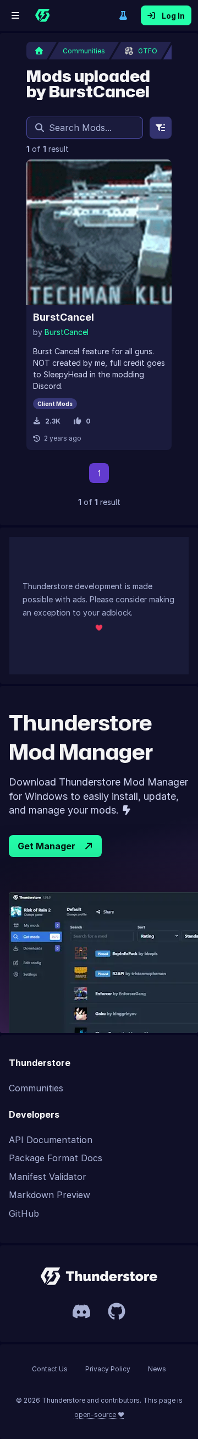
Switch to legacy (123, 15)
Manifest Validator (47, 1176)
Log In (173, 15)
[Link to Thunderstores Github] (116, 1311)
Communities (36, 1088)
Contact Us (50, 1369)
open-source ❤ (99, 1414)
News (157, 1369)
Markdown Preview (49, 1194)
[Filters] (161, 128)
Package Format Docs (55, 1157)
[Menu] (15, 15)
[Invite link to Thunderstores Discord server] (81, 1311)
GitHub (24, 1213)
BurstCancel (63, 317)
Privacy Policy (107, 1369)
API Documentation (50, 1139)
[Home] (42, 15)
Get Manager (46, 846)
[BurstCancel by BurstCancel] (99, 232)
